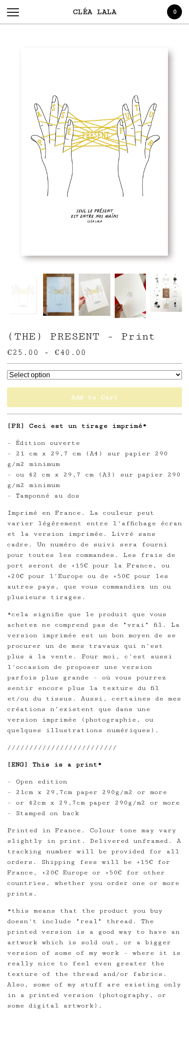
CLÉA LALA (94, 11)
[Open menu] (15, 12)
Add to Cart (94, 397)
